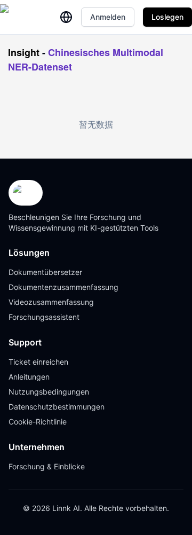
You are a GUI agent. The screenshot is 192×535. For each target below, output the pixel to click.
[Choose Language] (66, 17)
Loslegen (167, 16)
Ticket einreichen (38, 361)
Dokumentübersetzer (45, 272)
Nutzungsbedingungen (49, 391)
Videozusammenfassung (51, 301)
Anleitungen (29, 376)
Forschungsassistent (44, 316)
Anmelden (107, 16)
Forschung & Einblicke (47, 466)
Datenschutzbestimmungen (57, 406)
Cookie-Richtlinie (38, 421)
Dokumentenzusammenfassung (63, 287)
